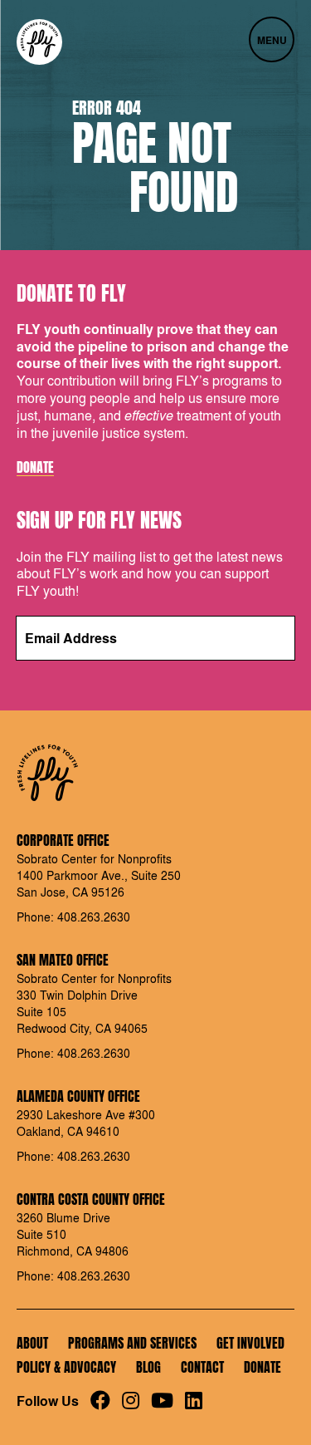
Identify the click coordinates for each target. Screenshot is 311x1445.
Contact (202, 1367)
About (32, 1343)
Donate (35, 467)
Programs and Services (132, 1343)
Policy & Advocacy (66, 1367)
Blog (148, 1367)
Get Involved (250, 1343)
